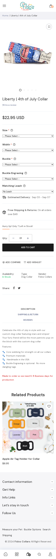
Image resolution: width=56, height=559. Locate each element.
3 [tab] (28, 90)
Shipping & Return (28, 314)
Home (5, 15)
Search (47, 529)
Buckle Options (32, 529)
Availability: (8, 274)
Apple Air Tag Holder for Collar (21, 459)
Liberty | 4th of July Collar (25, 99)
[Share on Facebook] (14, 288)
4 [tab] (32, 90)
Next (50, 435)
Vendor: (42, 274)
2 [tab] (24, 90)
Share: (6, 288)
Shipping (7, 535)
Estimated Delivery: (19, 197)
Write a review (9, 105)
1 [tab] (20, 90)
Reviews (28, 320)
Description (28, 309)
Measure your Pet (12, 529)
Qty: (4, 238)
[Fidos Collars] (27, 6)
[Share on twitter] (19, 288)
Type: (24, 274)
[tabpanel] (28, 53)
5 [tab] (36, 90)
